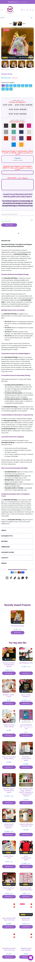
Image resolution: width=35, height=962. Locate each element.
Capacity (4, 558)
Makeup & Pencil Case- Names (9, 726)
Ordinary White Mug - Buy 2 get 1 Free (26, 825)
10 (7, 89)
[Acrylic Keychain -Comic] (9, 879)
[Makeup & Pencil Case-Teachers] (26, 939)
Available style (6, 536)
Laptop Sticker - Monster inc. (26, 919)
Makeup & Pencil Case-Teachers (26, 949)
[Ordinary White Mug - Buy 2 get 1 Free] (26, 815)
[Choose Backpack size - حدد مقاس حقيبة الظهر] (26, 716)
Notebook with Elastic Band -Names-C (9, 826)
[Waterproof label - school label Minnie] (26, 879)
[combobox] (16, 17)
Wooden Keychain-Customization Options (9, 664)
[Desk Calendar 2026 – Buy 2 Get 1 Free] (9, 909)
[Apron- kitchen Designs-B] (26, 686)
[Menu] (1, 10)
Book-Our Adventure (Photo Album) (9, 757)
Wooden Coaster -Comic (9, 695)
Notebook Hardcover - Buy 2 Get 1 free (9, 949)
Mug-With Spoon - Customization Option (9, 790)
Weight (4, 563)
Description (5, 241)
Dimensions (5, 547)
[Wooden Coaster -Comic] (9, 686)
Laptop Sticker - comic (9, 857)
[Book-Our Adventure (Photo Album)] (9, 748)
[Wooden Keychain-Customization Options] (9, 654)
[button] (21, 10)
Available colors (7, 552)
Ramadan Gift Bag (17, 626)
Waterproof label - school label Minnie (26, 889)
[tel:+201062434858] (24, 10)
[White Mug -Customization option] (26, 748)
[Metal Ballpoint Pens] (26, 654)
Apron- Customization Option (26, 858)
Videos (3, 530)
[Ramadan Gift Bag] (17, 617)
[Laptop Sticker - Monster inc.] (26, 909)
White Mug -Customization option (26, 758)
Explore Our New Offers (22, 2)
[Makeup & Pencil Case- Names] (9, 716)
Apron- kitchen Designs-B (26, 695)
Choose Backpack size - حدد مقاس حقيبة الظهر (26, 726)
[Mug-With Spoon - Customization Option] (9, 780)
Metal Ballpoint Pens (26, 663)
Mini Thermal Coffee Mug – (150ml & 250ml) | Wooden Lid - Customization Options (26, 792)
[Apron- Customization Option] (26, 847)
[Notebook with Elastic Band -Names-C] (9, 815)
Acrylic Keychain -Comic (9, 889)
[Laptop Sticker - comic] (9, 847)
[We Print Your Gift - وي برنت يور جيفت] (10, 10)
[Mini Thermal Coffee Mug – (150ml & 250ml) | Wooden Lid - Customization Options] (26, 780)
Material (4, 541)
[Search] (31, 18)
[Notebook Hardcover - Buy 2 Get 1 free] (9, 939)
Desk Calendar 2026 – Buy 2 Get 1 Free (9, 919)
